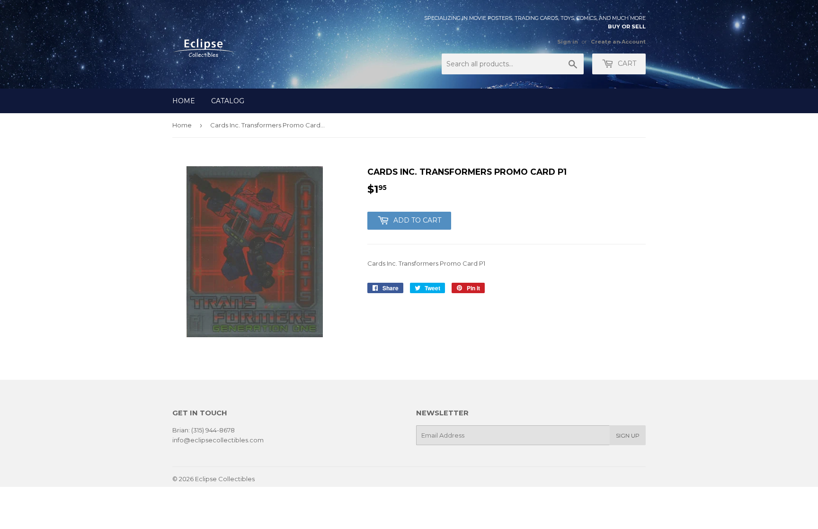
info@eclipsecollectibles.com (218, 440)
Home (183, 101)
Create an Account (618, 41)
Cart (626, 63)
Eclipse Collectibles (225, 479)
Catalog (227, 101)
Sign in (567, 41)
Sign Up (628, 435)
